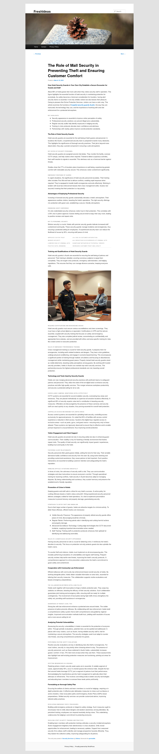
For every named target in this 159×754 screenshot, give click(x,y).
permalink (92, 738)
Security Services (67, 738)
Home (36, 47)
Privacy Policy (54, 47)
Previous (37, 54)
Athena (77, 738)
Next (123, 54)
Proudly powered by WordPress (85, 746)
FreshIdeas (42, 11)
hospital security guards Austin (83, 105)
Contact (43, 47)
